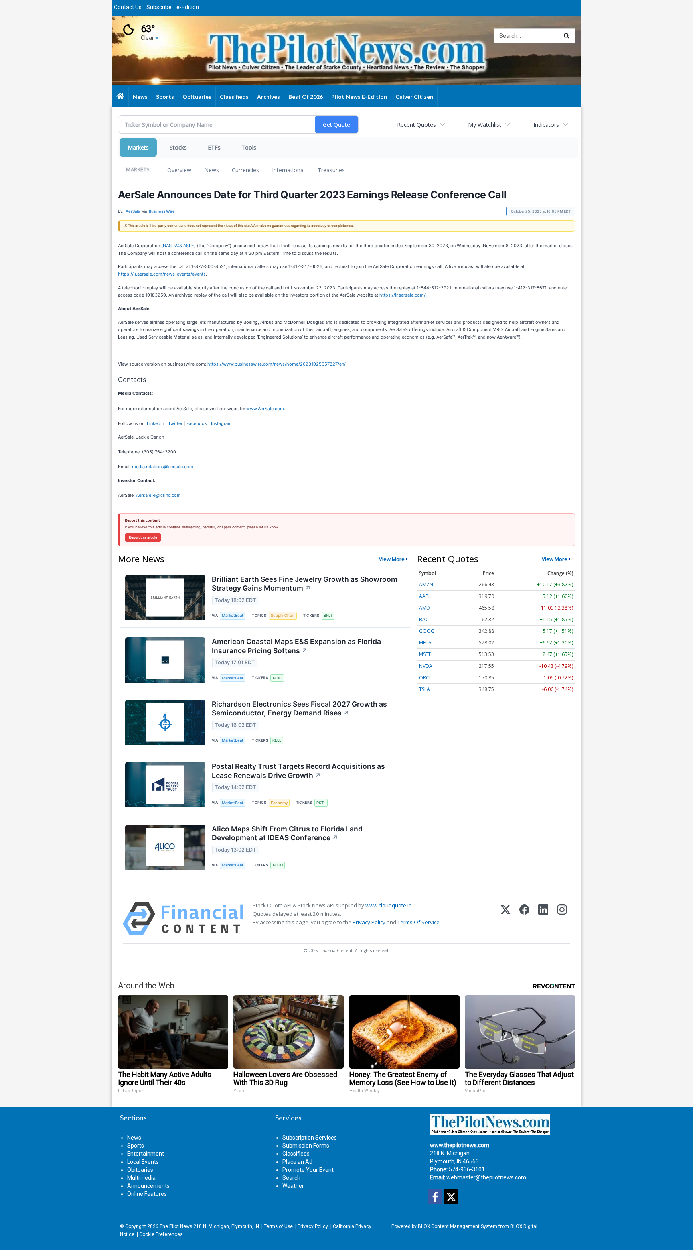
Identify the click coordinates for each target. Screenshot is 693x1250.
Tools (248, 147)
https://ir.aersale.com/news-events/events (162, 274)
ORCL (425, 677)
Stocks (178, 147)
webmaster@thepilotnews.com (486, 1177)
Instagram (221, 423)
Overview (179, 170)
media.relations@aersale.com (162, 467)
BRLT (328, 615)
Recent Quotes (416, 124)
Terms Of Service (418, 922)
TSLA (424, 689)
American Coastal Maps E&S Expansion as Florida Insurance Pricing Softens (296, 646)
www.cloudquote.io (388, 905)
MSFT (425, 654)
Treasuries (331, 170)
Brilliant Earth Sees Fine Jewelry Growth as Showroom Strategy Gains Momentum (304, 584)
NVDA (425, 666)
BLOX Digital (523, 1226)
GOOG (426, 631)
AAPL (425, 596)
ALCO (277, 865)
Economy (279, 803)
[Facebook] (524, 918)
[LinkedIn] (543, 918)
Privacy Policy (369, 922)
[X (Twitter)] (505, 918)
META (425, 642)
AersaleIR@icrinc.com (158, 495)
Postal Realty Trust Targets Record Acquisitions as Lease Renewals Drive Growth (298, 771)
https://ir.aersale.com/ (402, 295)
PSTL (321, 803)
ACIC (277, 678)
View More (392, 559)
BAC (424, 619)
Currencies (245, 170)
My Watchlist (484, 124)
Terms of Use (278, 1226)
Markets (138, 147)
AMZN (426, 584)
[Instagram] (562, 918)
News (211, 170)
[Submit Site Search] (567, 36)
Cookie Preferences (160, 1234)
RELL (276, 740)
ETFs (214, 147)
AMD (424, 607)
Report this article (143, 537)
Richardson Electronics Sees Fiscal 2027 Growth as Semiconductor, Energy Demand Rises (299, 708)
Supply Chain (283, 615)
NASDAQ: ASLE (178, 245)
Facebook (196, 423)
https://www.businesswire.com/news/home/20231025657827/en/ (276, 364)
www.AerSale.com (265, 408)
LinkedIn (155, 423)
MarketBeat (232, 615)
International (288, 170)
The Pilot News (176, 1226)
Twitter (175, 423)
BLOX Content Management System (457, 1226)
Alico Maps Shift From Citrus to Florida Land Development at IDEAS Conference (287, 833)
